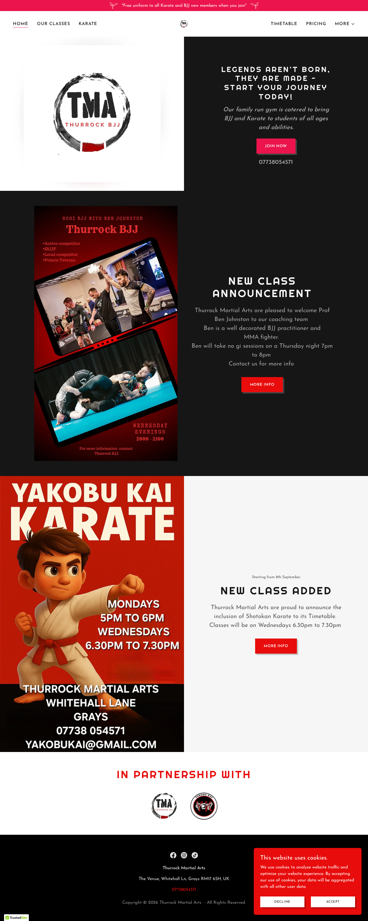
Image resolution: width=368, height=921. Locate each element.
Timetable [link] (284, 24)
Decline (282, 901)
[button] (345, 24)
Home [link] (20, 24)
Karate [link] (88, 24)
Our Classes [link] (53, 24)
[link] (184, 24)
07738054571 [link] (276, 162)
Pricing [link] (316, 24)
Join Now (276, 146)
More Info (262, 385)
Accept (333, 901)
